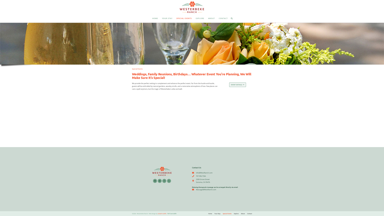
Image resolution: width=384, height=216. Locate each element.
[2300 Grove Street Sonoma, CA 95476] (194, 181)
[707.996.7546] (194, 176)
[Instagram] (164, 181)
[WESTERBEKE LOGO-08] (192, 7)
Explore (236, 213)
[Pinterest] (160, 181)
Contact (249, 213)
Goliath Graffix (162, 213)
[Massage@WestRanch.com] (194, 189)
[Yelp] (169, 181)
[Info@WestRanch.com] (194, 173)
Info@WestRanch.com (204, 173)
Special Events (227, 213)
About (243, 213)
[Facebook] (155, 181)
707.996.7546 (201, 176)
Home (210, 213)
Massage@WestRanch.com (206, 189)
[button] (173, 18)
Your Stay (217, 213)
